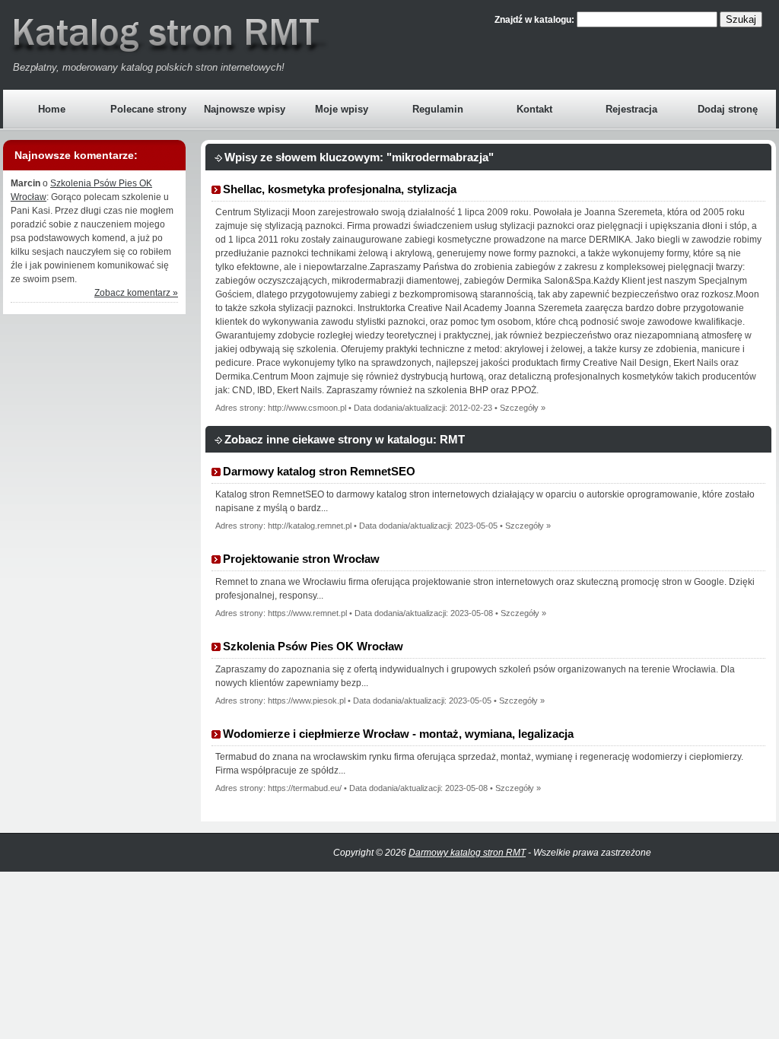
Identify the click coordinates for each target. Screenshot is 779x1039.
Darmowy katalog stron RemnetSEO (319, 471)
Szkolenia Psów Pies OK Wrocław (313, 646)
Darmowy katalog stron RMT (467, 852)
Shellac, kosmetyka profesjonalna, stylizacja (339, 189)
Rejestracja (631, 109)
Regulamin (437, 109)
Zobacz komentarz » (136, 293)
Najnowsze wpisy (244, 109)
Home (51, 109)
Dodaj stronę (728, 109)
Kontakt (534, 109)
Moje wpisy (341, 109)
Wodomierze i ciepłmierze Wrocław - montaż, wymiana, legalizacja (398, 733)
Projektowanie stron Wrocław (301, 558)
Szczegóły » (522, 407)
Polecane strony (148, 109)
